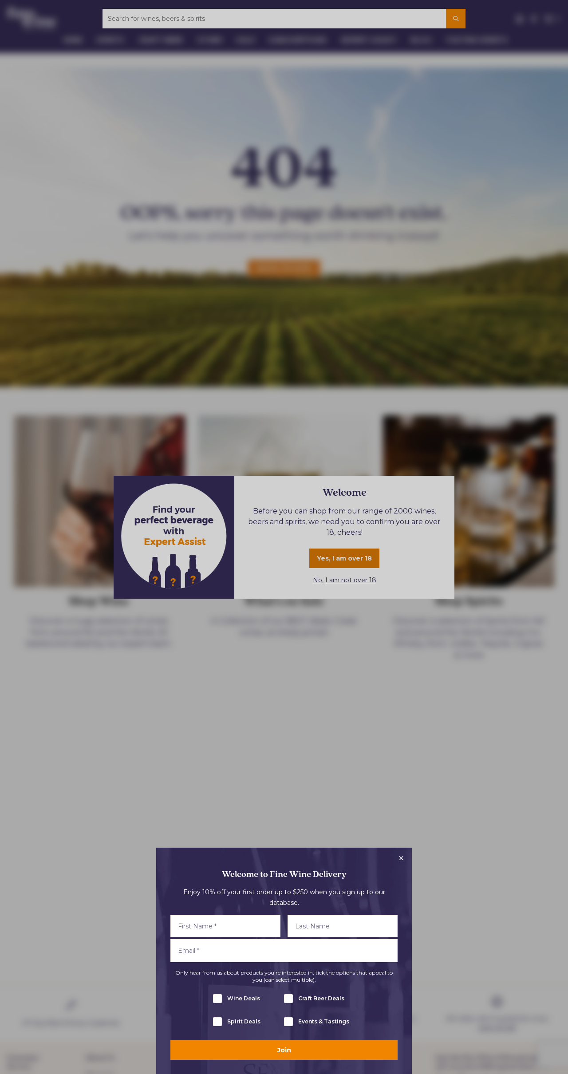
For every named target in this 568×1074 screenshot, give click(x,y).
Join (284, 1050)
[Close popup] (401, 858)
